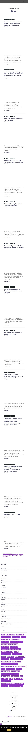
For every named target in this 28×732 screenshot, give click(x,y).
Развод (11, 69)
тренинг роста (4, 686)
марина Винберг (4, 659)
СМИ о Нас (14, 703)
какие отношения (14, 646)
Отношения (6, 69)
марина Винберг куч (16, 661)
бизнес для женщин (10, 634)
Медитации (3, 597)
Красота (3, 592)
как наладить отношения (15, 649)
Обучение (13, 19)
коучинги (3, 656)
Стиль (2, 614)
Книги (14, 706)
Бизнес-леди (7, 19)
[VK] (11, 710)
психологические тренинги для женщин (9, 673)
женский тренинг (5, 641)
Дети (2, 580)
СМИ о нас (14, 697)
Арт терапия (3, 568)
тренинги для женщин (6, 681)
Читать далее (6, 64)
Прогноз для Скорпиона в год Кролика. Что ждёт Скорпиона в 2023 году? (13, 291)
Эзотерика (12, 116)
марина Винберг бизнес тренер (16, 659)
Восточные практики (5, 573)
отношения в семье (5, 671)
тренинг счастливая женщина (16, 686)
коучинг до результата (17, 654)
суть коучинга (4, 678)
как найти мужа (4, 649)
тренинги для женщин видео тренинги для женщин (12, 683)
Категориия (3, 587)
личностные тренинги (20, 656)
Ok (9, 730)
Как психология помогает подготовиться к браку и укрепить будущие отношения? (13, 376)
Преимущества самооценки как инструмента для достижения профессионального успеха (13, 23)
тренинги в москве (19, 678)
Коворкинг (3, 589)
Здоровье (3, 585)
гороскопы (6, 116)
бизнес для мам (20, 634)
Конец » (6, 556)
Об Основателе (14, 696)
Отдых (2, 602)
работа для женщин (5, 676)
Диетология (3, 582)
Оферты (25, 719)
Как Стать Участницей (14, 705)
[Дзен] (14, 710)
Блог (14, 694)
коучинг (16, 651)
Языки (2, 626)
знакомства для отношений (16, 641)
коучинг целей (10, 656)
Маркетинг (3, 594)
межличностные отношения (7, 666)
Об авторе (14, 699)
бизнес (2, 634)
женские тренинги (15, 639)
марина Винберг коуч (5, 661)
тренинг (11, 678)
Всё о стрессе (4, 575)
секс (21, 676)
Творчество (3, 616)
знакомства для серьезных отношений (9, 644)
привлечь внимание (15, 671)
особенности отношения (20, 666)
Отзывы (14, 707)
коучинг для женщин (5, 654)
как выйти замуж (5, 646)
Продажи (3, 606)
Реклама (3, 611)
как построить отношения (7, 651)
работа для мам (15, 676)
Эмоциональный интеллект (7, 623)
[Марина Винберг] (7, 53)
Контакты (14, 698)
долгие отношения (5, 639)
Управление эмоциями (6, 618)
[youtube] (16, 710)
